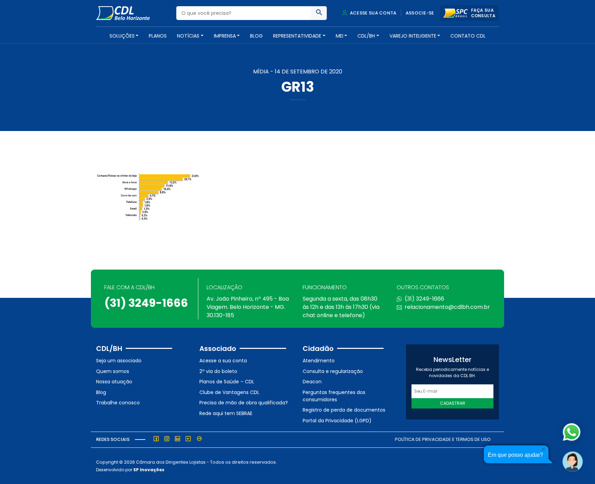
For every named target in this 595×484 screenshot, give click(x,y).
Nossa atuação (114, 381)
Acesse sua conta (372, 13)
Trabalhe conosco (118, 402)
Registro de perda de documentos (344, 409)
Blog (256, 35)
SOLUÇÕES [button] (122, 35)
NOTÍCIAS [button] (188, 35)
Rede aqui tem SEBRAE (225, 413)
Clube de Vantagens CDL (229, 392)
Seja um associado (119, 360)
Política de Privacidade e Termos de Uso (443, 439)
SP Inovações (148, 470)
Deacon (312, 381)
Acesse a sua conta (223, 360)
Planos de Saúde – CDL (226, 381)
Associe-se (420, 13)
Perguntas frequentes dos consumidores (334, 396)
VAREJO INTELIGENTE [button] (412, 35)
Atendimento (319, 360)
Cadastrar (452, 403)
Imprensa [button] (225, 35)
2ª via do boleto (218, 371)
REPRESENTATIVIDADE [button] (297, 35)
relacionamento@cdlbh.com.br (447, 307)
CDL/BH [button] (366, 35)
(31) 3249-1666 (146, 303)
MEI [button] (339, 35)
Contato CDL (468, 35)
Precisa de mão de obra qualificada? (243, 402)
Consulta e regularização (333, 371)
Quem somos (112, 371)
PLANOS (158, 35)
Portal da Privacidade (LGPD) (337, 420)
